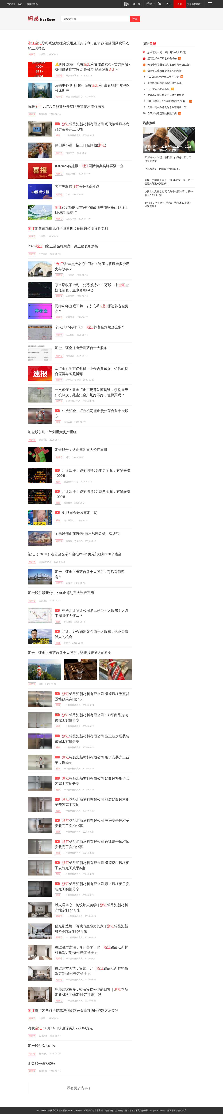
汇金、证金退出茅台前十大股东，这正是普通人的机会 (70, 652)
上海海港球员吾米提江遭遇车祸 (164, 82)
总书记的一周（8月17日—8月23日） (167, 52)
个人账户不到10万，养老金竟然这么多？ (90, 327)
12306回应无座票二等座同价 (163, 76)
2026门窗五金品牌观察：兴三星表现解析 (63, 246)
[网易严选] (150, 4)
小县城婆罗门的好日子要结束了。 (163, 168)
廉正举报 (171, 1110)
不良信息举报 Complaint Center (150, 1110)
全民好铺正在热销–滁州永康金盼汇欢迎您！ (89, 533)
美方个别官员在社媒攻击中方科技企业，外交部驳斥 (170, 64)
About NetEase (75, 1110)
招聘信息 (109, 1110)
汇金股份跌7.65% (41, 1063)
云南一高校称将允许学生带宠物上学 (166, 107)
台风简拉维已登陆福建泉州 (162, 113)
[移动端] (126, 4)
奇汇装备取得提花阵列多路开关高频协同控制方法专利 (73, 1010)
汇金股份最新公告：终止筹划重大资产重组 (61, 592)
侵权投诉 (182, 1110)
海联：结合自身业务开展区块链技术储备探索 (66, 106)
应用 (20, 4)
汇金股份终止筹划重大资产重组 (52, 432)
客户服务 (119, 1110)
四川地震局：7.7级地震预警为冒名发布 (168, 101)
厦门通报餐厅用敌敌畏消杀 (162, 58)
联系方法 (98, 1110)
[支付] (160, 4)
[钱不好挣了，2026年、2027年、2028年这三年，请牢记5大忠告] (169, 140)
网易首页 (11, 4)
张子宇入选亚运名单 (158, 89)
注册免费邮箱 (193, 4)
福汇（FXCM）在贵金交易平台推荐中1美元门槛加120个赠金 (74, 554)
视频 (58, 135)
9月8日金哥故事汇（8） (80, 512)
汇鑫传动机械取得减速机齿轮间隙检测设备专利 (68, 228)
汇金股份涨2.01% (41, 1045)
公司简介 (88, 1110)
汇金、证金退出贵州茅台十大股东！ (83, 347)
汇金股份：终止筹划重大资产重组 (81, 449)
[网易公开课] (137, 4)
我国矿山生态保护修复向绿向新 (164, 70)
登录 (180, 4)
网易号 (32, 54)
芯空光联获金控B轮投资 (77, 186)
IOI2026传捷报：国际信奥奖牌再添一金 (89, 165)
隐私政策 (129, 1110)
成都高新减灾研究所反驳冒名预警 (165, 95)
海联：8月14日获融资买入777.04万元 (60, 1028)
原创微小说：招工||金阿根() (80, 145)
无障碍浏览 (32, 4)
